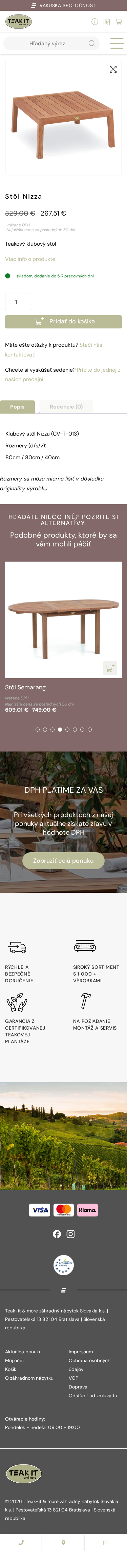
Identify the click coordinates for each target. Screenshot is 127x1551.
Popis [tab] (17, 406)
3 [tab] (52, 730)
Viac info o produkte (30, 259)
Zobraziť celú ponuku (63, 861)
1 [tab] (38, 730)
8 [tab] (90, 730)
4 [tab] (60, 730)
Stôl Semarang (25, 687)
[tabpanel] (63, 638)
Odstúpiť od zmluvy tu (93, 1396)
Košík (10, 1369)
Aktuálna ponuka (23, 1352)
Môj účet (14, 1360)
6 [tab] (75, 730)
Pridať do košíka (72, 321)
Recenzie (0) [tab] (66, 406)
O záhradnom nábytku (29, 1378)
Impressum (81, 1352)
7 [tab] (82, 730)
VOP (73, 1378)
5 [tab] (67, 730)
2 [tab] (45, 730)
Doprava (78, 1387)
